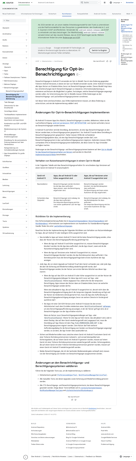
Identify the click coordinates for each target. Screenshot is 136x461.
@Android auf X (71, 427)
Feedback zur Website (93, 456)
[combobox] (90, 2)
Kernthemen (66, 14)
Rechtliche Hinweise (59, 456)
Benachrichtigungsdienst (78, 221)
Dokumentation (24, 3)
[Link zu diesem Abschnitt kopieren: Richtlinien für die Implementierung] (72, 216)
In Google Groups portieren (75, 448)
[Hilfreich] (107, 61)
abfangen (106, 306)
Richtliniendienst (41, 224)
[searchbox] (14, 20)
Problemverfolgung (107, 444)
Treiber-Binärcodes (37, 444)
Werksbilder (35, 441)
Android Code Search (46, 3)
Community (46, 456)
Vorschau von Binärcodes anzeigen (43, 437)
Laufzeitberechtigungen (63, 226)
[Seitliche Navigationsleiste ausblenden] (25, 457)
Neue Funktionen (9, 14)
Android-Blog (70, 434)
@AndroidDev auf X (73, 431)
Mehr (128, 14)
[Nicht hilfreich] (110, 61)
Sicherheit (52, 14)
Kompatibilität (82, 14)
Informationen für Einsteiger (32, 14)
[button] (12, 34)
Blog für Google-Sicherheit (75, 437)
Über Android (35, 456)
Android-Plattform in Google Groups (78, 441)
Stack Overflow (106, 441)
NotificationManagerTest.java (51, 390)
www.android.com (107, 434)
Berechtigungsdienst (96, 221)
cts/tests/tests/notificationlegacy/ (79, 390)
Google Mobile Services (109, 437)
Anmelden (129, 3)
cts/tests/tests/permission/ (91, 388)
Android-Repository (37, 427)
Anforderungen (36, 431)
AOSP (37, 61)
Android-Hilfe (105, 427)
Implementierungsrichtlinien (45, 155)
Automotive (116, 14)
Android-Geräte (100, 14)
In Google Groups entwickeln (76, 444)
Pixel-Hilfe (104, 431)
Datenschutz (79, 456)
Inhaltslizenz (93, 408)
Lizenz (70, 456)
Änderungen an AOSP (71, 38)
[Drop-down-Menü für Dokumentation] (33, 2)
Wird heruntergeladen (38, 434)
